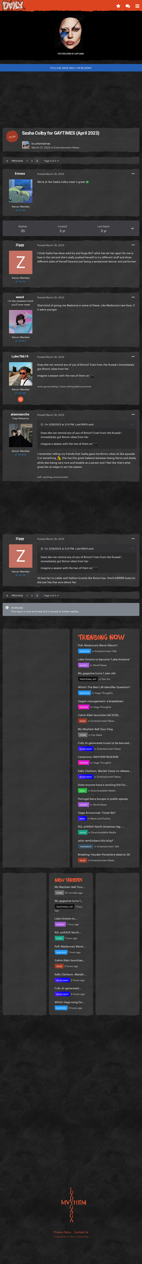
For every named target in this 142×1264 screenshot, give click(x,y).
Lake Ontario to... (66, 918)
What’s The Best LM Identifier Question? (104, 686)
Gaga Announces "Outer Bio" (97, 812)
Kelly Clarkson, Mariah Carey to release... (105, 770)
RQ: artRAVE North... (68, 932)
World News (100, 665)
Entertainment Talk (106, 651)
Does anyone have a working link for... (103, 784)
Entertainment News (66, 147)
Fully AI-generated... (68, 988)
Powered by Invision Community (71, 1236)
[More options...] (133, 174)
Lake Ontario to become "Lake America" (104, 659)
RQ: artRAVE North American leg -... (101, 826)
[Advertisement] (71, 98)
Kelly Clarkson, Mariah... (70, 974)
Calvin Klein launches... (70, 960)
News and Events (100, 818)
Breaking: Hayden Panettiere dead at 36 (104, 854)
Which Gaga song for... (70, 1001)
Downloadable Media (103, 790)
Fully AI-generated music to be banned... (105, 742)
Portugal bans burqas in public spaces (103, 798)
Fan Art (106, 679)
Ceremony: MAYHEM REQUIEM (98, 756)
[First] (7, 160)
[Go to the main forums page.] (127, 5)
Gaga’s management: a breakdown (100, 701)
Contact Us (81, 1232)
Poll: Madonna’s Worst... (70, 946)
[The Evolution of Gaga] (71, 37)
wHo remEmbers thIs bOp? (95, 840)
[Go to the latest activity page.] (118, 5)
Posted (50, 174)
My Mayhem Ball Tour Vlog (95, 728)
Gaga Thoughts (104, 693)
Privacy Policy (62, 1232)
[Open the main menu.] (137, 5)
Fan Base (96, 735)
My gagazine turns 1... (69, 900)
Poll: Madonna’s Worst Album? (97, 645)
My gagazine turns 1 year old (96, 673)
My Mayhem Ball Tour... (70, 886)
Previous (17, 160)
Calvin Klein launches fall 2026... (99, 714)
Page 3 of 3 (50, 160)
